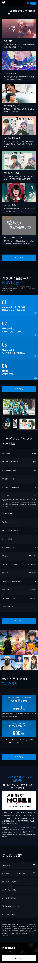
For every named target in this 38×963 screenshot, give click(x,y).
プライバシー (16, 951)
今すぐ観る (19, 257)
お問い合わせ (24, 951)
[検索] (28, 3)
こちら (31, 504)
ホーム (3, 951)
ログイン (33, 3)
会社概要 (9, 951)
